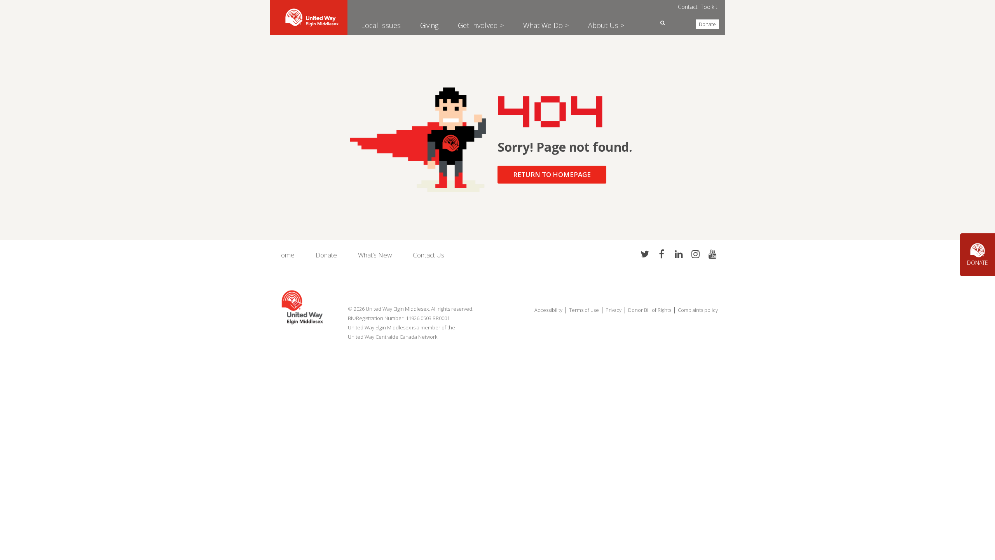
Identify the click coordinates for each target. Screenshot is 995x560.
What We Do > (546, 25)
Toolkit (709, 6)
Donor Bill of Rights (649, 309)
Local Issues (381, 25)
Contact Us (428, 254)
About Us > (606, 25)
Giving (429, 25)
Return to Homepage (552, 174)
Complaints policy (698, 309)
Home (285, 254)
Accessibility (548, 309)
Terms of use (584, 309)
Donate (707, 24)
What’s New (375, 254)
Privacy (613, 309)
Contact (688, 6)
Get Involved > (481, 25)
